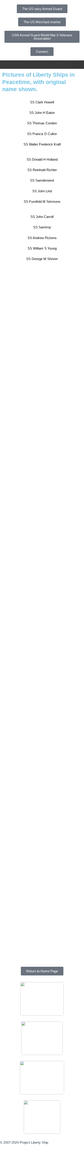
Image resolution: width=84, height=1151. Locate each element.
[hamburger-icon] (77, 65)
